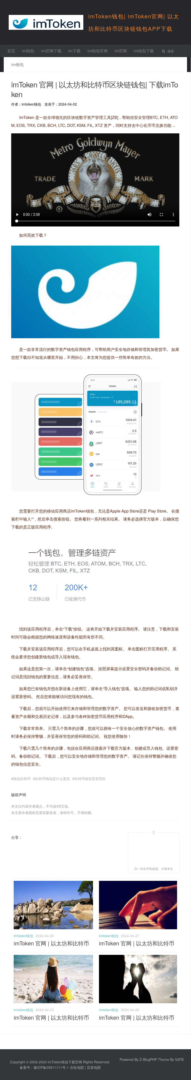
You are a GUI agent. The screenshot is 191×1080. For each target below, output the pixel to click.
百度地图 (94, 1067)
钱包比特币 (22, 778)
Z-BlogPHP (148, 1059)
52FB (179, 1059)
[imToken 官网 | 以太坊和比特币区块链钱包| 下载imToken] (53, 927)
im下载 (74, 51)
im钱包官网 (98, 51)
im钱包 (28, 51)
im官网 (121, 51)
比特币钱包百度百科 (90, 778)
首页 (11, 51)
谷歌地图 (77, 1067)
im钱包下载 (144, 51)
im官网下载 (51, 51)
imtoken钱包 (23, 935)
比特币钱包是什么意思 (52, 778)
